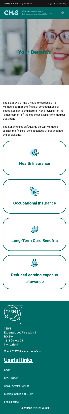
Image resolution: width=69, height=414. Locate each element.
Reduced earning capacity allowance (34, 278)
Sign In (51, 3)
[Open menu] (51, 13)
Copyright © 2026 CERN (34, 408)
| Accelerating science (17, 3)
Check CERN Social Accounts (21, 351)
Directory (61, 3)
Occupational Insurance (34, 203)
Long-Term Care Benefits (34, 240)
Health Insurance (34, 163)
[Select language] (63, 12)
